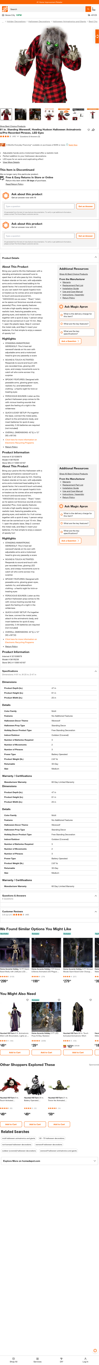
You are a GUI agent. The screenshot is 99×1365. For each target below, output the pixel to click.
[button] (49, 258)
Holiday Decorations (16, 21)
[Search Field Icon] (88, 9)
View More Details (11, 162)
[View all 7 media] (93, 114)
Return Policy (11, 447)
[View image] (6, 114)
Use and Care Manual (73, 291)
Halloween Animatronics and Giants (69, 21)
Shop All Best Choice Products (73, 274)
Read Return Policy (14, 184)
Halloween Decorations (39, 21)
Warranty (67, 282)
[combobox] (47, 9)
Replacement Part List (73, 285)
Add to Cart (14, 1052)
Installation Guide (71, 288)
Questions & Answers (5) (30, 136)
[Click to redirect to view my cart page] (93, 9)
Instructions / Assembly (73, 294)
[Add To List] (89, 130)
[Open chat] (97, 36)
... (3, 22)
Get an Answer (86, 206)
